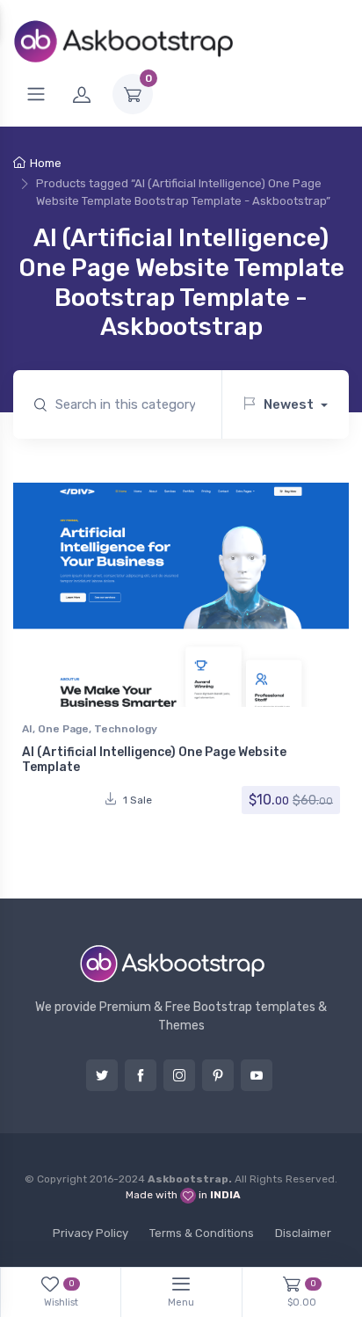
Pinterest (218, 1075)
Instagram (179, 1075)
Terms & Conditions (201, 1233)
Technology (125, 729)
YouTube (256, 1075)
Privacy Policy (90, 1233)
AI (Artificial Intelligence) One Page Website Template (154, 760)
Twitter (102, 1075)
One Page (63, 729)
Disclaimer (303, 1233)
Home (46, 163)
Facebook (140, 1075)
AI (27, 729)
